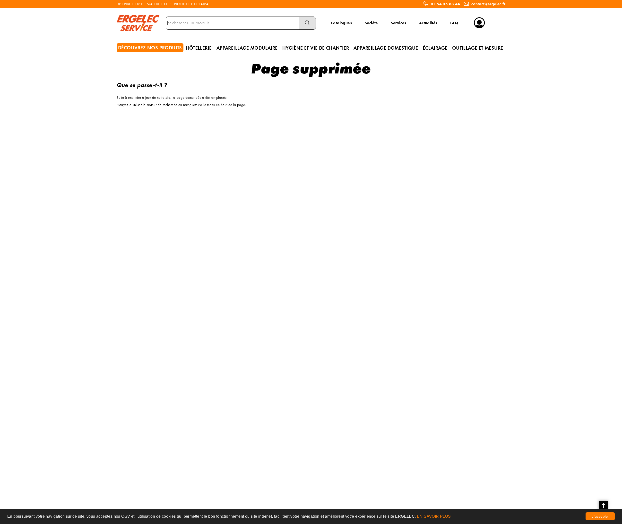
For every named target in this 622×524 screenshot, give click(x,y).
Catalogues (341, 23)
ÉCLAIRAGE (435, 48)
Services (398, 23)
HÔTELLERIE (199, 48)
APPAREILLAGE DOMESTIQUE (386, 48)
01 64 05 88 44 (445, 4)
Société (371, 23)
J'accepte (600, 516)
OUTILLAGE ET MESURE (477, 48)
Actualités (428, 23)
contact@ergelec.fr (488, 4)
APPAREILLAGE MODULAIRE (247, 48)
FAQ (454, 23)
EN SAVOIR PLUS (434, 516)
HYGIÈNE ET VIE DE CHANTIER (315, 48)
